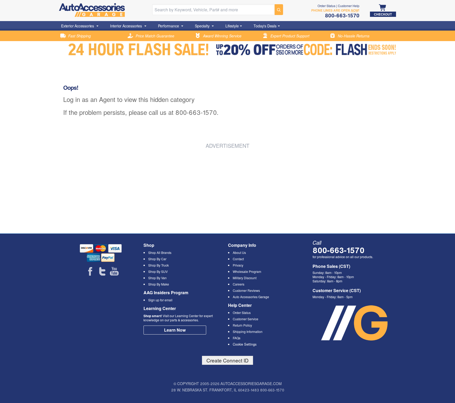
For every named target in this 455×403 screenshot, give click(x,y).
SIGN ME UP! (227, 237)
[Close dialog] (299, 152)
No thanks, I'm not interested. (227, 256)
